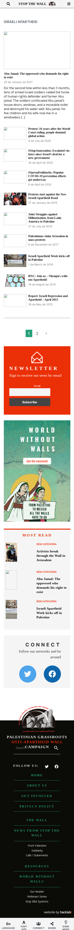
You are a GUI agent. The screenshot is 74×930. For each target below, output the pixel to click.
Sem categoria (46, 544)
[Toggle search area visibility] (7, 4)
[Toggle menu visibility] (67, 4)
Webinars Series (37, 896)
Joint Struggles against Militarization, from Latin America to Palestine (44, 218)
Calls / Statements (37, 855)
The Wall (37, 820)
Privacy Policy (37, 806)
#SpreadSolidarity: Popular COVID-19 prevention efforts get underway (47, 176)
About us (37, 785)
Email (37, 386)
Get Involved (36, 796)
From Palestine (37, 845)
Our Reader (37, 891)
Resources (37, 866)
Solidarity (37, 850)
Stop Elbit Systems (37, 901)
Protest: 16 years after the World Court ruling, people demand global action (49, 132)
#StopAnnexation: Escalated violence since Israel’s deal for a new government (49, 154)
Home (37, 775)
